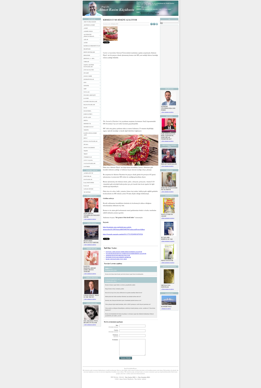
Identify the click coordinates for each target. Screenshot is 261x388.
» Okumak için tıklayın (166, 308)
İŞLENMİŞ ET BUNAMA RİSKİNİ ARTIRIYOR (118, 257)
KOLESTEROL (87, 111)
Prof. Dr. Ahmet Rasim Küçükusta (130, 8)
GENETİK (86, 85)
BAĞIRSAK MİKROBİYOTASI (92, 46)
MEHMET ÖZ (87, 123)
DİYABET (86, 73)
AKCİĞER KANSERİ (89, 25)
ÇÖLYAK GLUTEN (89, 70)
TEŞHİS (86, 150)
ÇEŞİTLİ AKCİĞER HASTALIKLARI (89, 65)
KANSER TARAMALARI (90, 101)
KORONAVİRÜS (88, 114)
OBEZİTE (86, 130)
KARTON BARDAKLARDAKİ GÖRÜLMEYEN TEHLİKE (90, 268)
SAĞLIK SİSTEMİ (88, 189)
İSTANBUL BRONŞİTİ (90, 95)
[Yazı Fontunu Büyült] (151, 23)
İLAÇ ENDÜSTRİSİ (89, 182)
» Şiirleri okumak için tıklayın (167, 289)
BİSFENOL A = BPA (89, 58)
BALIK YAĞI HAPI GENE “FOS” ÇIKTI (116, 259)
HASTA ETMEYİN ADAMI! (167, 215)
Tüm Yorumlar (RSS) (144, 377)
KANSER (86, 98)
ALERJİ (86, 28)
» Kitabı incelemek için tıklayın (167, 218)
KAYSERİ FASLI (166, 306)
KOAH (85, 108)
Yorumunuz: (115, 340)
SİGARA (86, 144)
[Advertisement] (130, 75)
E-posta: (113, 330)
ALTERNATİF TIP (88, 173)
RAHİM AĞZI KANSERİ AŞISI (90, 134)
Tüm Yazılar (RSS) (130, 377)
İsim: (113, 326)
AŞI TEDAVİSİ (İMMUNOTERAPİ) (89, 35)
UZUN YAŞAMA (88, 160)
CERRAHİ (86, 61)
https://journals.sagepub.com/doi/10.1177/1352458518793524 (123, 234)
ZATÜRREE (87, 166)
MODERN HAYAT (88, 126)
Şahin (107, 268)
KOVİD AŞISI (87, 117)
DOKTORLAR (87, 176)
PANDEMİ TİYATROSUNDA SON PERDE (168, 108)
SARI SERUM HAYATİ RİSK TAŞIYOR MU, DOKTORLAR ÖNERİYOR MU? (168, 136)
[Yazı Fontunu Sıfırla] (157, 23)
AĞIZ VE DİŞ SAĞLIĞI (90, 22)
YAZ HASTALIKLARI (89, 163)
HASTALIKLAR (88, 179)
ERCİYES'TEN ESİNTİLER (165, 286)
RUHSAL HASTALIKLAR (90, 141)
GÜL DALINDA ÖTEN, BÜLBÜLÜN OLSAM (91, 321)
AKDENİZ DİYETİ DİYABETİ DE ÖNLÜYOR (118, 255)
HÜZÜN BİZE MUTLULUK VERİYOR (91, 241)
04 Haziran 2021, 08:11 (111, 281)
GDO (85, 82)
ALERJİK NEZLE (88, 31)
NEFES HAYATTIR (167, 260)
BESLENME (87, 55)
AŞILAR (86, 39)
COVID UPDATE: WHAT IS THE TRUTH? (91, 296)
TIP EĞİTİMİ (87, 192)
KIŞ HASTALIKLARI (89, 104)
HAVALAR (86, 92)
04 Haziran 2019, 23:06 (111, 270)
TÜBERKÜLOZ (88, 157)
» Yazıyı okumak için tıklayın (90, 219)
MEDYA (86, 120)
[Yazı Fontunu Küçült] (154, 23)
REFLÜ (85, 138)
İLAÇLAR (86, 185)
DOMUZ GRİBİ (88, 76)
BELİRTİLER (87, 49)
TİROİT (85, 154)
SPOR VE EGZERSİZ (89, 147)
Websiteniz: (115, 335)
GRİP (85, 89)
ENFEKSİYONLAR (89, 79)
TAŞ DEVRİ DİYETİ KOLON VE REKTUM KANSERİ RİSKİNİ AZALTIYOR (126, 253)
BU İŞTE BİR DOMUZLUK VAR (167, 238)
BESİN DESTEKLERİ (89, 52)
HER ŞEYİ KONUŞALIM (169, 164)
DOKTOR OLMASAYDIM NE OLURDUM (169, 188)
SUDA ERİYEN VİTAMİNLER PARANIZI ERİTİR (92, 215)
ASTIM (85, 42)
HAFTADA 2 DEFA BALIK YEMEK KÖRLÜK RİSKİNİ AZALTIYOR (124, 251)
